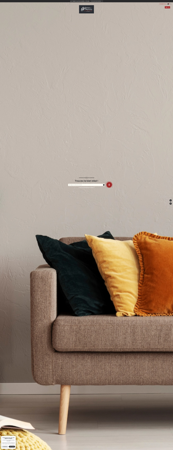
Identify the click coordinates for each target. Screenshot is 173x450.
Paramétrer (5, 446)
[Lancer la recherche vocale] (109, 184)
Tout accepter (12, 446)
